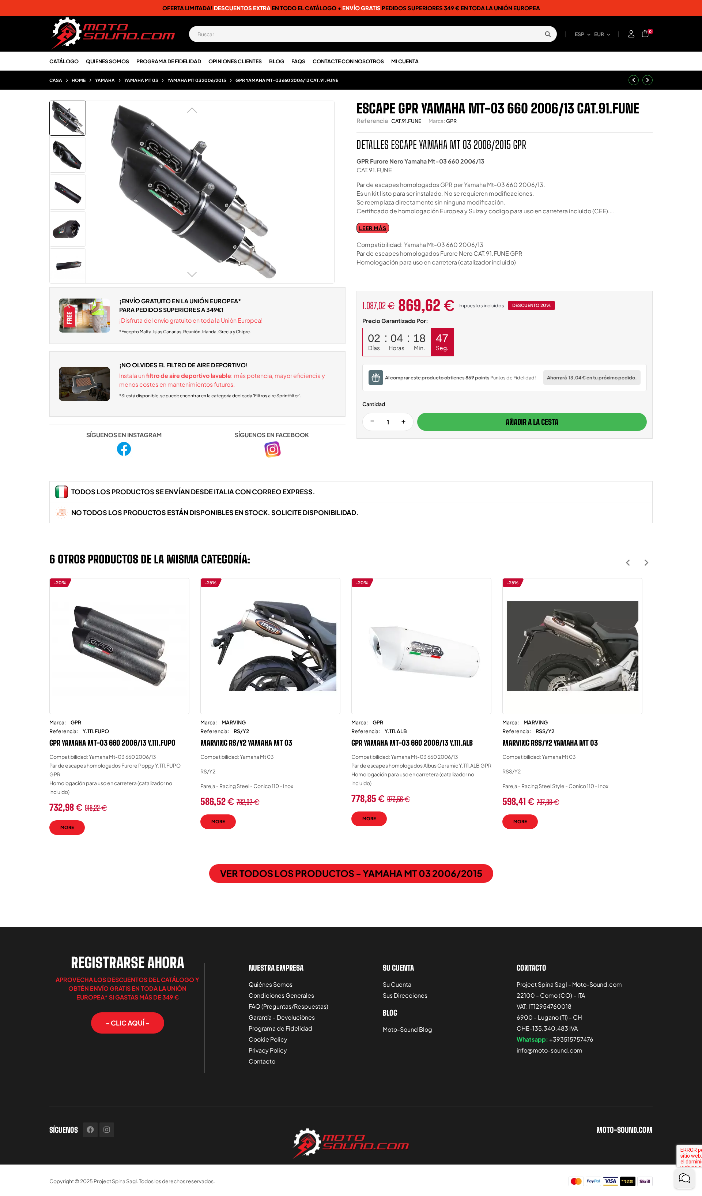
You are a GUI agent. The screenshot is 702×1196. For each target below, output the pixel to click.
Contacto (262, 1061)
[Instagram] (106, 1129)
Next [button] (646, 562)
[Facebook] (90, 1129)
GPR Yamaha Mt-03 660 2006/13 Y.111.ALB (412, 742)
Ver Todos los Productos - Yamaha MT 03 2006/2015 (351, 873)
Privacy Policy (268, 1050)
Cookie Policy (268, 1039)
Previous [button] (628, 562)
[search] (548, 34)
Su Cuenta (397, 984)
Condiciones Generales (281, 995)
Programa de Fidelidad (280, 1028)
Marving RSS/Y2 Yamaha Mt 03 (550, 742)
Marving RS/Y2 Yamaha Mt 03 (246, 742)
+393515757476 (571, 1039)
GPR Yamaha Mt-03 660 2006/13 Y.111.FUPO (112, 742)
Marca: (437, 120)
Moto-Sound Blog (407, 1029)
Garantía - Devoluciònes (282, 1017)
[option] (119, 712)
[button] (127, 1023)
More (67, 827)
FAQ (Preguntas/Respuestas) (288, 1006)
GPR (451, 120)
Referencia (372, 120)
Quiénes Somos (270, 984)
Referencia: (63, 731)
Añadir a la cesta (532, 421)
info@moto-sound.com (549, 1050)
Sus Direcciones (405, 995)
